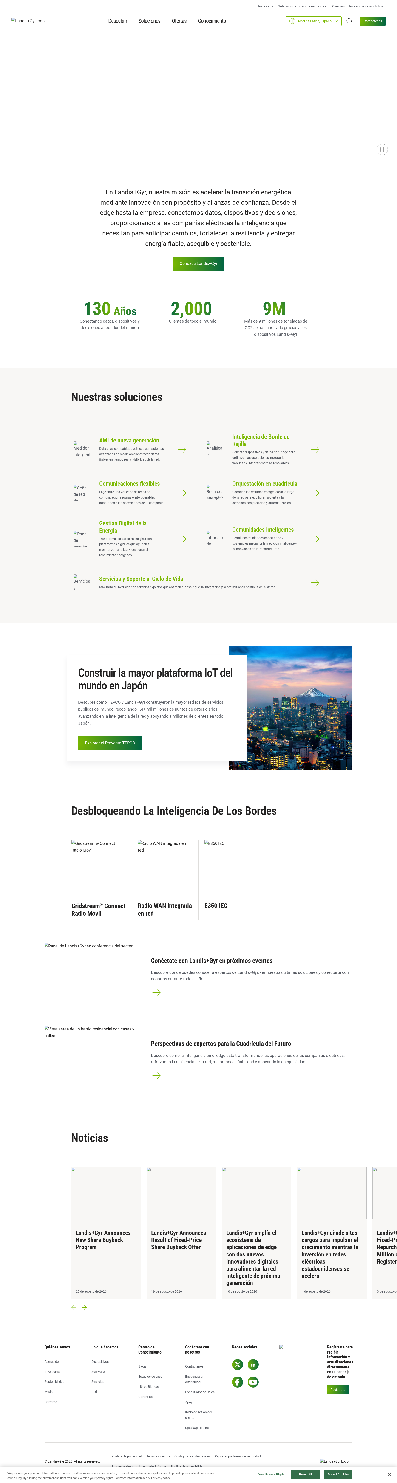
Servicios (97, 1381)
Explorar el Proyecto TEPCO (110, 742)
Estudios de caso (150, 1376)
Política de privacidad (127, 1456)
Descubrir (117, 21)
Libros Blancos (148, 1386)
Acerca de (52, 1361)
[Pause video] (382, 149)
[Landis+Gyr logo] (29, 21)
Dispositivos (100, 1361)
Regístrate (338, 1389)
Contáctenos (373, 21)
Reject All (305, 1474)
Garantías (145, 1397)
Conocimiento (212, 21)
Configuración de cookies (192, 1456)
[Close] (390, 1474)
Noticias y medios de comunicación (303, 6)
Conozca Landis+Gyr (198, 263)
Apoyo (189, 1402)
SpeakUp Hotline (197, 1428)
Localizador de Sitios (200, 1392)
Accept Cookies (338, 1474)
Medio (49, 1392)
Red (94, 1392)
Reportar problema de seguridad (238, 1456)
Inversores (265, 6)
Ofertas (179, 21)
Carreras (338, 6)
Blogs (142, 1366)
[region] (198, 1475)
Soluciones (149, 21)
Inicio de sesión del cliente (367, 6)
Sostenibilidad (55, 1381)
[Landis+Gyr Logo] (336, 1461)
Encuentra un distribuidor (194, 1379)
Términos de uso (158, 1456)
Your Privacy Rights (271, 1474)
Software (98, 1372)
